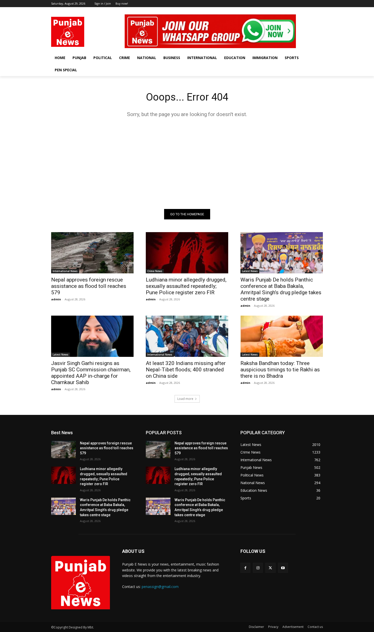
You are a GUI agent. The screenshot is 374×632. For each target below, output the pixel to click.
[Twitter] (313, 11)
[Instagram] (306, 11)
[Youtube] (320, 11)
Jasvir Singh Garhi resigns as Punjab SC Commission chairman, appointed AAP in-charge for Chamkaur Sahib (91, 372)
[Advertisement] (187, 163)
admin (56, 299)
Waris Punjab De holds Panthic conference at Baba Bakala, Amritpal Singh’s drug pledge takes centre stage (280, 289)
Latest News (250, 271)
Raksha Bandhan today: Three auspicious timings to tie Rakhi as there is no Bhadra (280, 369)
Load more (185, 399)
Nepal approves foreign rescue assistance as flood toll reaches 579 (88, 286)
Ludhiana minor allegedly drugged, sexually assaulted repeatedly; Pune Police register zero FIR (186, 286)
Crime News (154, 271)
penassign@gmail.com (160, 586)
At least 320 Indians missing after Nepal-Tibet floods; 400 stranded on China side (186, 369)
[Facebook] (299, 11)
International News (65, 271)
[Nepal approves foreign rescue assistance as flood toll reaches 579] (92, 252)
